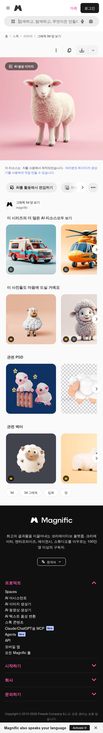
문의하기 (13, 694)
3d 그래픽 (31, 492)
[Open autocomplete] (11, 21)
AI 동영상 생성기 (18, 609)
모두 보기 (64, 217)
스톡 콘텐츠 (14, 622)
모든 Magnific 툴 (18, 652)
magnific (22, 207)
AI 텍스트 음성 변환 (20, 616)
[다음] (82, 187)
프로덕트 (13, 583)
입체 (51, 492)
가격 (73, 8)
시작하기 (13, 665)
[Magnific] (51, 521)
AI (23, 168)
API (7, 640)
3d (12, 492)
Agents (14, 634)
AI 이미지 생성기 (18, 603)
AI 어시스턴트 (16, 597)
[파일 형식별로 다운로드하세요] (93, 50)
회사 (9, 680)
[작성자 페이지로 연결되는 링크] (9, 205)
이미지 (28, 36)
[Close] (96, 728)
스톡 (16, 36)
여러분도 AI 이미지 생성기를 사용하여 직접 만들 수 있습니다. (51, 170)
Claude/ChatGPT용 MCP (29, 628)
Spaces (11, 591)
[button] (51, 562)
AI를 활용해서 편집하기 (34, 187)
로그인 (89, 8)
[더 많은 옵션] (56, 50)
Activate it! (79, 728)
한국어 (51, 562)
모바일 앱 (12, 646)
